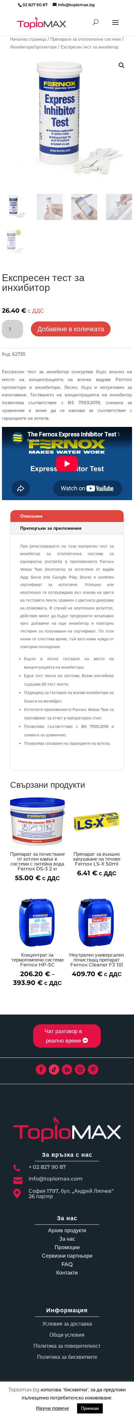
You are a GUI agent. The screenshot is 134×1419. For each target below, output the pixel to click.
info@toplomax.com (56, 1179)
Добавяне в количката (70, 329)
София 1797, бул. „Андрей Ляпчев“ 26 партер (71, 1193)
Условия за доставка (67, 1324)
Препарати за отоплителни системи (85, 39)
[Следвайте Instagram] (80, 1069)
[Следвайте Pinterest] (93, 1069)
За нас (67, 1239)
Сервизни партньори (67, 1256)
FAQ (67, 1264)
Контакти (67, 1273)
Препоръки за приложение (51, 528)
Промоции (67, 1247)
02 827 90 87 (34, 4)
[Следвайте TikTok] (54, 1069)
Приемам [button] (90, 1408)
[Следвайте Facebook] (41, 1069)
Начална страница (28, 39)
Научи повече (52, 1408)
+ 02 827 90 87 (47, 1167)
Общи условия (67, 1335)
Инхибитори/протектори (33, 47)
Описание (31, 516)
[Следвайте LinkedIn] (67, 1069)
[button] (121, 65)
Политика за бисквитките (67, 1357)
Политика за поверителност (67, 1346)
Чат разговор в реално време (63, 1036)
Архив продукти (67, 1230)
